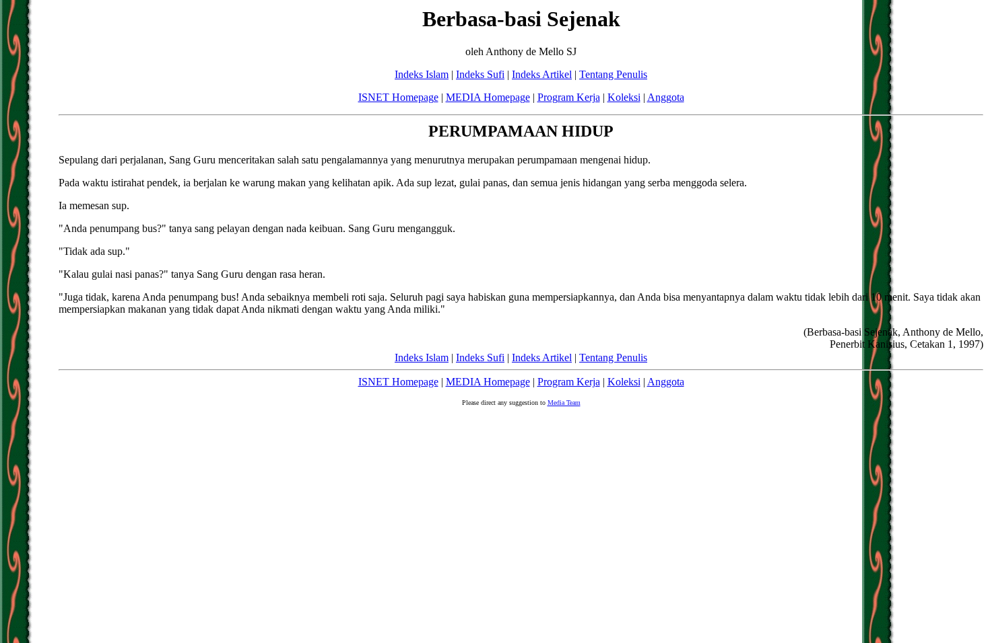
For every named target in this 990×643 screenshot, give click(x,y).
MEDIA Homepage (488, 97)
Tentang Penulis (613, 74)
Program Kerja (568, 97)
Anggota (665, 97)
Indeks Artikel (542, 74)
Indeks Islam (422, 74)
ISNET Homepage (398, 97)
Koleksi (623, 97)
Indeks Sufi (480, 74)
